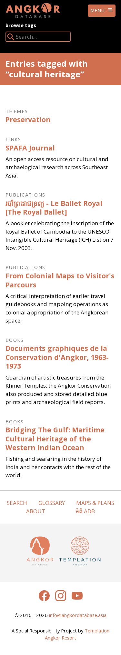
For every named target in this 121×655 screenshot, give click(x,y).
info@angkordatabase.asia (77, 615)
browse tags (20, 25)
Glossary (51, 502)
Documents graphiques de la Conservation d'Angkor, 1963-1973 (57, 357)
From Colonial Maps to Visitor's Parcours (60, 280)
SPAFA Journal (30, 147)
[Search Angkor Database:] (11, 38)
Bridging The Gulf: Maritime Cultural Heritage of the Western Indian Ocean (55, 438)
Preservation (28, 119)
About (35, 511)
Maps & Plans (95, 502)
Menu (97, 10)
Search (17, 502)
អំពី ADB (85, 511)
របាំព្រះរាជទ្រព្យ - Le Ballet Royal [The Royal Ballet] (53, 207)
